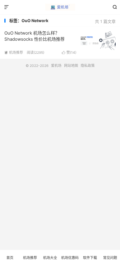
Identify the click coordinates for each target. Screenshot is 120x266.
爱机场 (60, 7)
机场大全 (50, 258)
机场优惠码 (70, 258)
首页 (9, 258)
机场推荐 (13, 52)
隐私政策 (88, 65)
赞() (69, 52)
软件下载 (90, 258)
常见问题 (110, 258)
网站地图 (71, 65)
